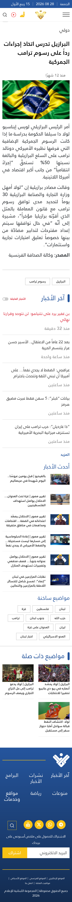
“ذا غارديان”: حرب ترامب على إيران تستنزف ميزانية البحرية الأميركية (42, 429)
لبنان (62, 609)
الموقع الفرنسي (38, 878)
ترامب (16, 618)
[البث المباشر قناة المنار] (28, 825)
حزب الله (60, 618)
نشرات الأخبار (36, 778)
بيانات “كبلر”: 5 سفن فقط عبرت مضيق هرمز (38, 401)
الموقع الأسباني (19, 878)
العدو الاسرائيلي (54, 636)
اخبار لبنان (26, 636)
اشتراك (15, 853)
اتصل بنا (29, 883)
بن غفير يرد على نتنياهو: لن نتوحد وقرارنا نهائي (36, 316)
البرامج (12, 775)
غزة (24, 609)
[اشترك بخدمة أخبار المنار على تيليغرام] (61, 825)
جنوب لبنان (37, 618)
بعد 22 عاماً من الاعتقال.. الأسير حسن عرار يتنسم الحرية (39, 345)
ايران (62, 627)
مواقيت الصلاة (43, 883)
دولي (64, 30)
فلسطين (43, 609)
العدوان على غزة (38, 627)
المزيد (65, 454)
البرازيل (60, 281)
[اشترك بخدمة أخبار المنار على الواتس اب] (50, 825)
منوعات (60, 793)
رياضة (36, 793)
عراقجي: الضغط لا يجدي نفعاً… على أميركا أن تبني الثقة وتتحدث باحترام (40, 373)
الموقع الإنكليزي (57, 878)
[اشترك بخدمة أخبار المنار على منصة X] (39, 825)
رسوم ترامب (37, 281)
